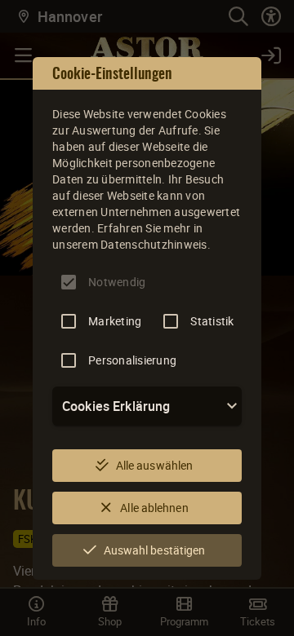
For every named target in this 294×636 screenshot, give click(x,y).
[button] (147, 406)
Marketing (114, 321)
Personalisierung (132, 360)
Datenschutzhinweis (153, 244)
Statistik (212, 321)
